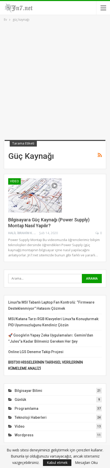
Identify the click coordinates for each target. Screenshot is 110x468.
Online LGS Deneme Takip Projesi (35, 352)
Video (14, 181)
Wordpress (24, 435)
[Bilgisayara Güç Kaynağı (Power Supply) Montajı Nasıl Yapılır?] (35, 195)
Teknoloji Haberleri (31, 417)
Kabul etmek (57, 462)
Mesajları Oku (86, 462)
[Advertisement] (55, 80)
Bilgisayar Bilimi (28, 391)
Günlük (20, 400)
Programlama (26, 408)
